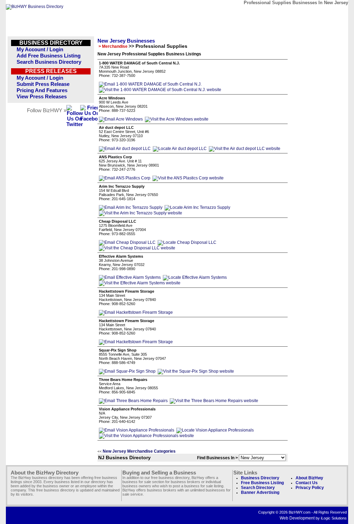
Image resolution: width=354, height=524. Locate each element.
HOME (330, 13)
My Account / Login (40, 49)
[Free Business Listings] (34, 6)
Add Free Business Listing (49, 56)
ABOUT (298, 13)
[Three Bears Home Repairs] (133, 400)
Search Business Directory (49, 62)
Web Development (297, 518)
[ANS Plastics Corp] (124, 178)
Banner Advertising (260, 492)
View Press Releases (42, 96)
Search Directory (258, 487)
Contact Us (307, 482)
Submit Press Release (43, 84)
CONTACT (266, 13)
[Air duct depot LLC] (125, 148)
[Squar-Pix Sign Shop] (127, 371)
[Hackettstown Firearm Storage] (136, 312)
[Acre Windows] (121, 119)
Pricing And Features (42, 90)
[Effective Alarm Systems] (130, 277)
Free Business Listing (262, 482)
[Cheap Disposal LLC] (127, 242)
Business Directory (260, 478)
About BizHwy (309, 478)
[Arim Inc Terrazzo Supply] (130, 207)
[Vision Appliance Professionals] (136, 430)
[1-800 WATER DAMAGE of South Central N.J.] (150, 84)
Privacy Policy (310, 487)
